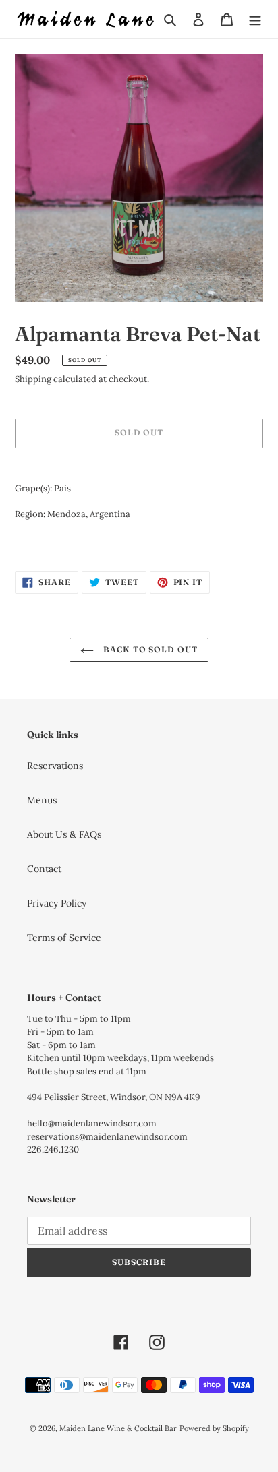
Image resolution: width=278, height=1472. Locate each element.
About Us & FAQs (64, 834)
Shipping (33, 379)
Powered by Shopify (214, 1428)
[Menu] (255, 19)
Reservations (55, 766)
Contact (44, 869)
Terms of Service (64, 937)
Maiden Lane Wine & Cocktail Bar (118, 1428)
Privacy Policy (56, 903)
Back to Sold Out (149, 649)
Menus (42, 800)
